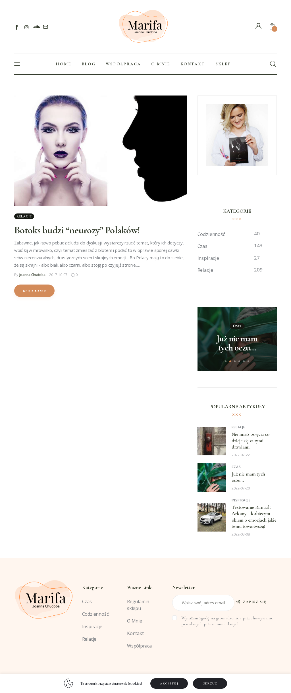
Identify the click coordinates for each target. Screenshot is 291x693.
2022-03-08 (241, 534)
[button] (225, 361)
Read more (34, 291)
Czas (237, 325)
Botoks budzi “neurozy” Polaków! (77, 230)
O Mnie (134, 621)
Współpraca (139, 646)
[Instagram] (27, 27)
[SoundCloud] (36, 27)
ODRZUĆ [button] (210, 683)
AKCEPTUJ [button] (169, 683)
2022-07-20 (241, 488)
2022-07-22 (241, 455)
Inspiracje (241, 500)
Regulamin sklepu (138, 604)
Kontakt (135, 633)
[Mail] (46, 27)
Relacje (24, 216)
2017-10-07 (58, 274)
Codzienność (95, 614)
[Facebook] (17, 27)
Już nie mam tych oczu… (237, 343)
